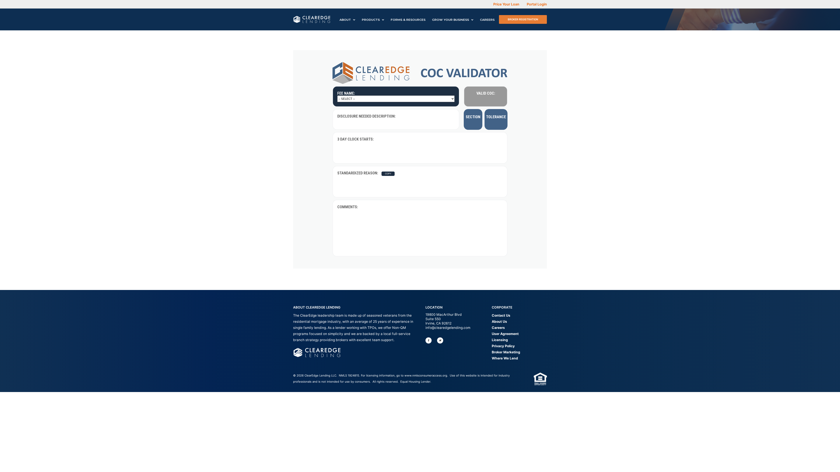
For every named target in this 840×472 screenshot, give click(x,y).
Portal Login (537, 4)
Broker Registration (523, 19)
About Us (499, 321)
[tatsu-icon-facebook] (429, 340)
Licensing (500, 340)
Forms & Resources (408, 19)
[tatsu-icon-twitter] (441, 340)
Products (371, 19)
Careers (487, 19)
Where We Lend (505, 358)
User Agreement (505, 334)
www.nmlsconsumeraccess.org (425, 375)
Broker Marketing (506, 352)
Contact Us (501, 315)
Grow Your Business (450, 19)
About (345, 19)
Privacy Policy (503, 346)
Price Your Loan (506, 4)
